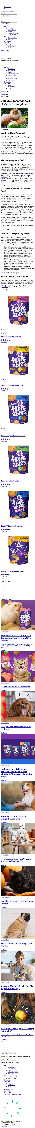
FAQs (9, 47)
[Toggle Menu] (1, 93)
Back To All (4, 94)
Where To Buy (5, 50)
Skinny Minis (12, 30)
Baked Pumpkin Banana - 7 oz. (12, 385)
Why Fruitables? (12, 1061)
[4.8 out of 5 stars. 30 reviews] (17, 340)
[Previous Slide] (1, 578)
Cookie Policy (8, 1093)
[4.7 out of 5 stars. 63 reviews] (17, 389)
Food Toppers (12, 34)
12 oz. (4, 331)
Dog (5, 26)
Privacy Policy (8, 1089)
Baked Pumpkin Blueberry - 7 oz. (13, 436)
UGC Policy (7, 1091)
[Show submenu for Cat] (7, 77)
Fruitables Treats (12, 38)
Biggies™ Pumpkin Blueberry (12, 526)
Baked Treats (11, 28)
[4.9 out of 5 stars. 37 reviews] (17, 484)
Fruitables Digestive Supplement (18, 209)
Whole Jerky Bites (13, 33)
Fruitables (5, 287)
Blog (9, 44)
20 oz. (4, 333)
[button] (19, 26)
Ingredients (7, 41)
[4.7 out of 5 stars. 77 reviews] (17, 439)
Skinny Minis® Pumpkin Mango (13, 571)
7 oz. (4, 329)
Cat (5, 36)
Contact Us (4, 58)
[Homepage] (3, 20)
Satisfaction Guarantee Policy (12, 1094)
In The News (11, 46)
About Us (7, 43)
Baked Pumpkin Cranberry (11, 481)
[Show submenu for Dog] (8, 67)
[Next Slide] (3, 578)
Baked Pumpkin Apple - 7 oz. (11, 336)
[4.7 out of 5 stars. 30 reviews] (17, 530)
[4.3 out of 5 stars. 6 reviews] (17, 575)
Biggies (10, 31)
